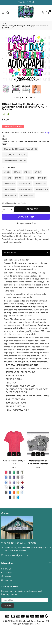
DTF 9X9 (38, 172)
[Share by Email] (35, 97)
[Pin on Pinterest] (31, 97)
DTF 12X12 (30, 178)
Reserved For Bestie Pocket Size (15, 160)
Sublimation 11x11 (42, 189)
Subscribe (8, 605)
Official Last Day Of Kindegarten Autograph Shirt (20, 149)
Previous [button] (3, 58)
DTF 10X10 (7, 178)
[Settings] (42, 13)
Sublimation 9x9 (9, 189)
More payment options (26, 223)
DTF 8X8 (27, 172)
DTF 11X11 (18, 178)
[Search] (7, 13)
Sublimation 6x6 (24, 184)
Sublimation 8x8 (40, 184)
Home (4, 23)
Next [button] (48, 58)
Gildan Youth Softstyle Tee (14, 462)
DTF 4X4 (7, 172)
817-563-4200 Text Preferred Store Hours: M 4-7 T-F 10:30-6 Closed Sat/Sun (28, 549)
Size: (8, 167)
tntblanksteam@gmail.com (16, 555)
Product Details (10, 253)
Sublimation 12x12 (10, 195)
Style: (25, 142)
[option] (26, 58)
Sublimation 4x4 (9, 184)
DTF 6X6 (17, 172)
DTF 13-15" (42, 178)
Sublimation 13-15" (26, 195)
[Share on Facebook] (22, 97)
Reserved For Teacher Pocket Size (15, 155)
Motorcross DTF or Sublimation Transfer (38, 462)
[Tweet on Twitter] (26, 97)
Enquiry (23, 203)
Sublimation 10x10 (25, 189)
